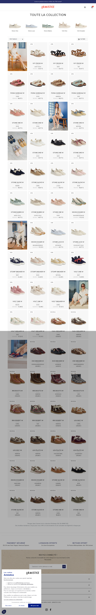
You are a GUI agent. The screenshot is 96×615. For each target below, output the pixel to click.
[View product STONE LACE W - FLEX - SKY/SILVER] (58, 230)
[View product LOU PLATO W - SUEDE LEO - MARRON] (38, 439)
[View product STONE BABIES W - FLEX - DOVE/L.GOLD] (38, 201)
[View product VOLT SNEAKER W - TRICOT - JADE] (17, 320)
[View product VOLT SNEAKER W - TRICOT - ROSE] (38, 320)
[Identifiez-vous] (85, 7)
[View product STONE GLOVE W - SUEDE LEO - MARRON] (38, 498)
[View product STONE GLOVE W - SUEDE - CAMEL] (38, 171)
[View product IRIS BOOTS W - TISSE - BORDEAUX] (58, 379)
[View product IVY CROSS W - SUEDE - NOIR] (58, 52)
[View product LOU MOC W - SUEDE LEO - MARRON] (17, 439)
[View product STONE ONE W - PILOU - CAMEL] (58, 498)
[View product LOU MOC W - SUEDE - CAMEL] (78, 409)
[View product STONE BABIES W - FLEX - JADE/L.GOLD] (17, 201)
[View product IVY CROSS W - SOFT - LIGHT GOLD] (38, 52)
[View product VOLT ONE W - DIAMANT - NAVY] (78, 260)
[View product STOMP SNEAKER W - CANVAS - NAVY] (17, 260)
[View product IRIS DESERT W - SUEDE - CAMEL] (17, 409)
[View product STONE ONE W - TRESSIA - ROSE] (17, 111)
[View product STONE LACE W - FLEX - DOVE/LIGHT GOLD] (78, 230)
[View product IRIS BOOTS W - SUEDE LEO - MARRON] (38, 379)
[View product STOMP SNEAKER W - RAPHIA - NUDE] (38, 260)
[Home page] (48, 7)
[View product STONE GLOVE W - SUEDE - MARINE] (17, 171)
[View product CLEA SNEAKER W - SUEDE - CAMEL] (58, 320)
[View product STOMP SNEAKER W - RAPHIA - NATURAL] (58, 260)
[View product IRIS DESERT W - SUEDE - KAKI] (38, 409)
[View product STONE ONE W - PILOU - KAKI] (78, 498)
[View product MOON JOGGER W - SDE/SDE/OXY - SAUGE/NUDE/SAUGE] (78, 201)
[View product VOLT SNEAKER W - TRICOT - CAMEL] (58, 290)
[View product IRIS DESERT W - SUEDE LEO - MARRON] (58, 409)
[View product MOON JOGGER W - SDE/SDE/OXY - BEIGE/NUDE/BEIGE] (38, 230)
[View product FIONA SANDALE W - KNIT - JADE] (78, 81)
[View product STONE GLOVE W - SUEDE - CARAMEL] (58, 468)
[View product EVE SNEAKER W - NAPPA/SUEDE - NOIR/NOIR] (58, 349)
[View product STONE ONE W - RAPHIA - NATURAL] (78, 111)
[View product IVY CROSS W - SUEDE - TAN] (78, 52)
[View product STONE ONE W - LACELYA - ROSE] (58, 201)
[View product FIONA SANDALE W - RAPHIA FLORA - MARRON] (58, 81)
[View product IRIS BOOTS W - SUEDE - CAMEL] (17, 379)
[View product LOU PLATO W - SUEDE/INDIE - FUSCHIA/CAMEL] (58, 439)
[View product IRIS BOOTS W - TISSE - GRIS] (78, 379)
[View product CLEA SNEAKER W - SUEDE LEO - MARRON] (78, 320)
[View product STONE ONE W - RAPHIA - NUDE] (78, 141)
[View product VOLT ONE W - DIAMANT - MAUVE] (17, 290)
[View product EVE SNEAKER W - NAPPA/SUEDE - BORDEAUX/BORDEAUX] (38, 349)
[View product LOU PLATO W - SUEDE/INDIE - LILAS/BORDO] (78, 439)
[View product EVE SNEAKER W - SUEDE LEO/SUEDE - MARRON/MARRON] (78, 349)
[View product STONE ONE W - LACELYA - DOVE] (38, 141)
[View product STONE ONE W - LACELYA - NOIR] (58, 141)
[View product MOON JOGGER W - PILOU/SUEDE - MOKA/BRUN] (38, 468)
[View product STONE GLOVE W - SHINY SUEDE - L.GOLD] (58, 171)
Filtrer (82, 39)
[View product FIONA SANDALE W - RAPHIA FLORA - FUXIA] (17, 81)
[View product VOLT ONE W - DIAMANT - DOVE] (38, 290)
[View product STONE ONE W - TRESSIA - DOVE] (38, 111)
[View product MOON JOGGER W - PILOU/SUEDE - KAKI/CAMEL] (17, 468)
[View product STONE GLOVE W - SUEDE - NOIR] (78, 468)
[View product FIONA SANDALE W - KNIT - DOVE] (38, 81)
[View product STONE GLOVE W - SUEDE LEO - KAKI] (17, 498)
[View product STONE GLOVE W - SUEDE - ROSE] (78, 171)
